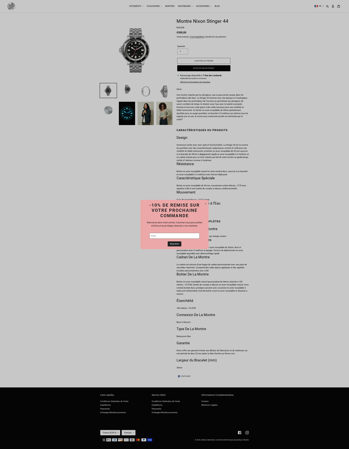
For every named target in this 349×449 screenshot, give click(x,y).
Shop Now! (174, 244)
